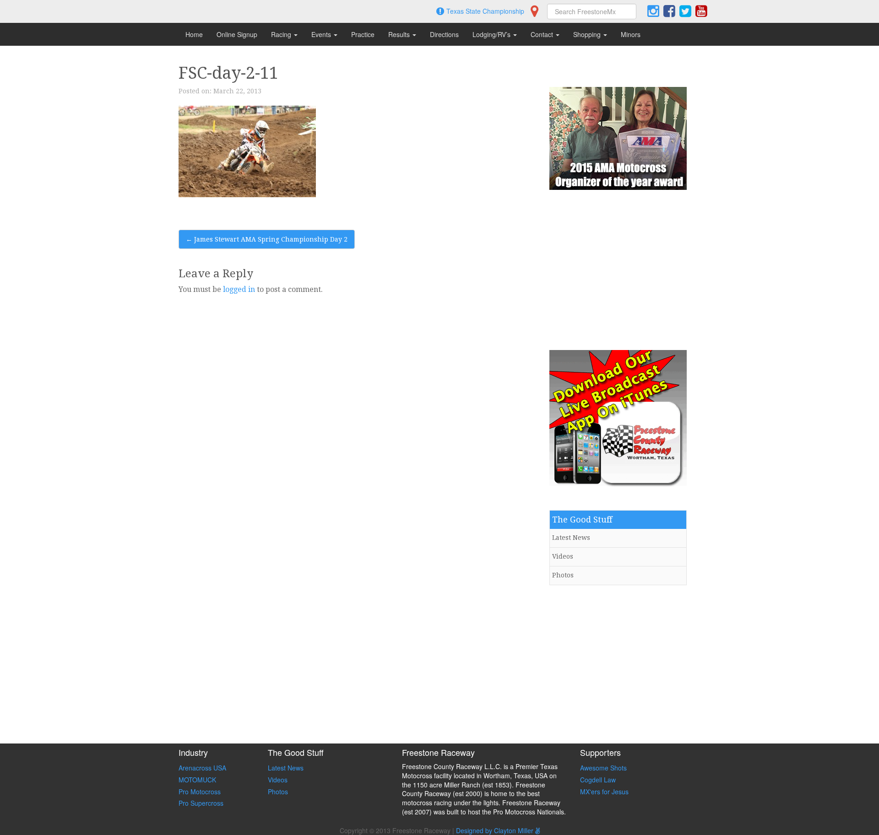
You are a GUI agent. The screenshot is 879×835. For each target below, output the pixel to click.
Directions (444, 34)
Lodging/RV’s (492, 34)
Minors (630, 34)
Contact (543, 34)
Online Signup (237, 34)
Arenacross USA (202, 767)
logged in (239, 289)
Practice (362, 34)
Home (194, 34)
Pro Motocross (200, 791)
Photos (563, 575)
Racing (282, 34)
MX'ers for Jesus (604, 791)
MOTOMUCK (197, 779)
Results (400, 34)
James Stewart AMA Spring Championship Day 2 (266, 239)
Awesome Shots (603, 767)
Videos (562, 556)
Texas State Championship (485, 11)
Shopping (587, 34)
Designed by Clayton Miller (495, 830)
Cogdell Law (598, 779)
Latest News (571, 537)
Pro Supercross (201, 803)
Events (322, 34)
